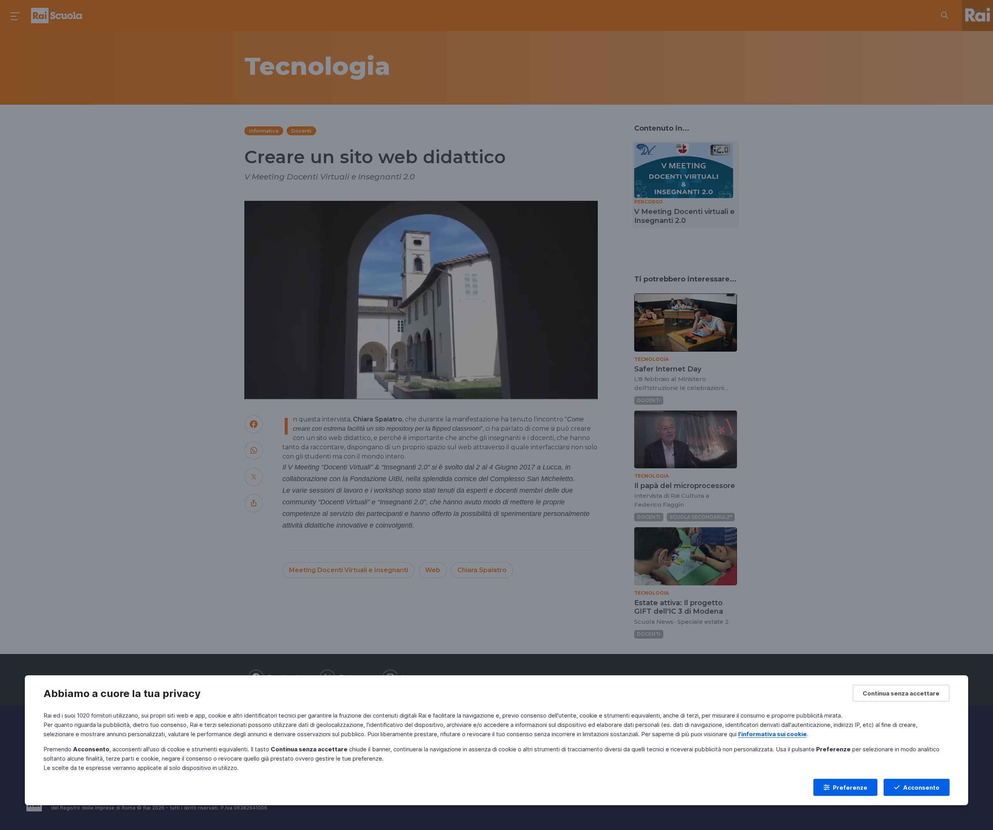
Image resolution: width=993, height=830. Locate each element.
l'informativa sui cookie (772, 734)
